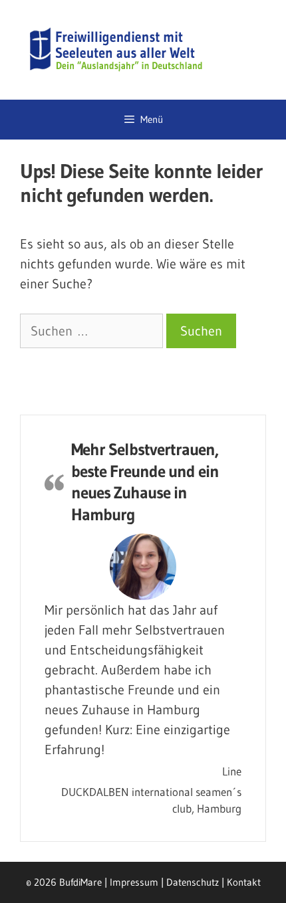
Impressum (134, 882)
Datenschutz (192, 882)
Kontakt (244, 882)
